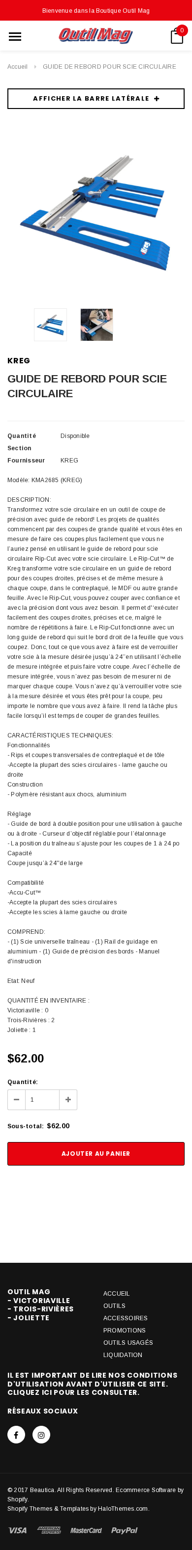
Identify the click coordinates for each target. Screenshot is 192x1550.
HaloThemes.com (123, 1508)
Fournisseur (26, 460)
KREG (19, 360)
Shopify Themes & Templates (48, 1508)
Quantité (21, 436)
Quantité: (22, 1082)
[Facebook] (16, 1434)
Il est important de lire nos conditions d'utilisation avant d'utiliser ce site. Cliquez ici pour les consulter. (92, 1383)
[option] (96, 212)
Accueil (17, 66)
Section (19, 448)
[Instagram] (41, 1434)
